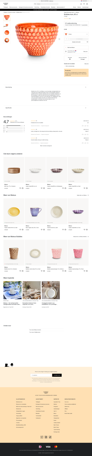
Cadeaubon (38, 418)
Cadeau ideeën (57, 422)
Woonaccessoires (13, 7)
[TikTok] (50, 437)
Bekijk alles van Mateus (82, 195)
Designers (56, 406)
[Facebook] (42, 437)
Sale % (55, 411)
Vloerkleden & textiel (45, 7)
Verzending (18, 413)
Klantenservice (19, 401)
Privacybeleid (19, 420)
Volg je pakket (19, 415)
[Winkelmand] (87, 3)
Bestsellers (56, 415)
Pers (66, 411)
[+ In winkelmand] (22, 188)
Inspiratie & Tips (57, 401)
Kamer (55, 420)
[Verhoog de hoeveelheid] (68, 39)
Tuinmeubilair (38, 415)
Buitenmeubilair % (61, 7)
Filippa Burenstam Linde (69, 12)
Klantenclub (18, 408)
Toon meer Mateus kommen (35, 329)
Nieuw (74, 7)
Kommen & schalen (11, 12)
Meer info (85, 51)
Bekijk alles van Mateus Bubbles (80, 236)
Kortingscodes (57, 431)
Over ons (66, 401)
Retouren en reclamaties (21, 404)
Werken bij (67, 406)
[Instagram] (46, 437)
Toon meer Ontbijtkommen (34, 332)
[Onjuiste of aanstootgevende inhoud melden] (88, 126)
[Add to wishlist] (20, 188)
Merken (79, 7)
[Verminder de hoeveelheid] (65, 39)
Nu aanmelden (84, 24)
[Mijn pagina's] (81, 3)
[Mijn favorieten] (84, 3)
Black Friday (56, 427)
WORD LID (51, 0)
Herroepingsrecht (19, 427)
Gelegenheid (56, 418)
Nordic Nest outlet (68, 413)
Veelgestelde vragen (20, 411)
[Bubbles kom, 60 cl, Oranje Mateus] (37, 39)
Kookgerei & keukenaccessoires (26, 7)
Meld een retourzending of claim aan (23, 406)
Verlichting (36, 7)
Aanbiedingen (85, 7)
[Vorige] (14, 39)
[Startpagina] (5, 4)
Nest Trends (56, 424)
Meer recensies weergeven (46, 145)
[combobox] (85, 1)
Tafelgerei (5, 7)
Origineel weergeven (45, 125)
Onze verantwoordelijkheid (70, 404)
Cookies (18, 422)
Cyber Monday (57, 429)
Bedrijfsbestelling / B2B (21, 424)
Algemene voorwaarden (21, 418)
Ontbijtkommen (19, 12)
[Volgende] (59, 39)
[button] (67, 18)
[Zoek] (35, 4)
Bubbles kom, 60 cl (26, 12)
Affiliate (66, 408)
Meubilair (53, 7)
